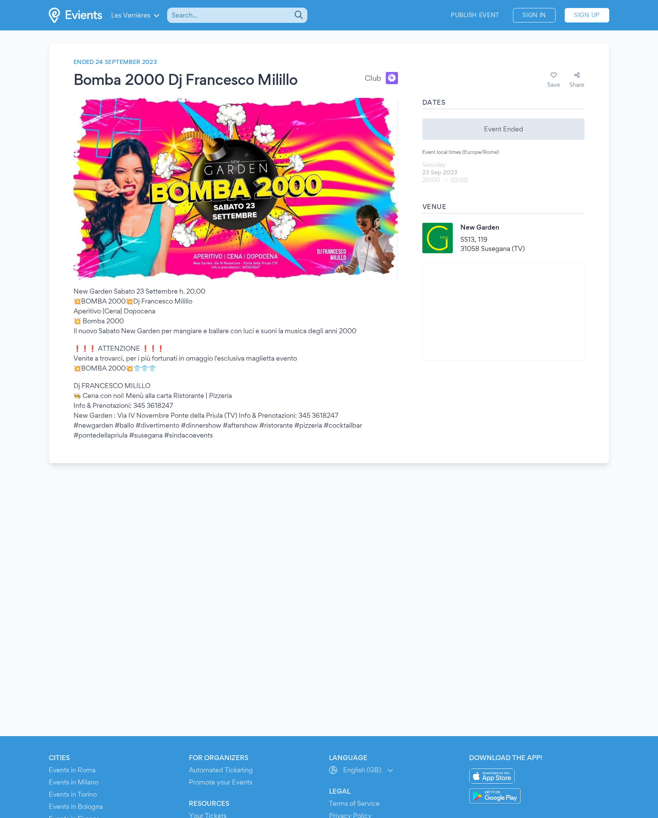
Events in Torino (73, 794)
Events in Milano (73, 782)
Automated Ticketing (221, 770)
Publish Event (475, 15)
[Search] (298, 15)
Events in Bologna (76, 806)
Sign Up (587, 15)
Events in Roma (72, 770)
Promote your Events (220, 782)
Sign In (534, 15)
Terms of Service (354, 803)
